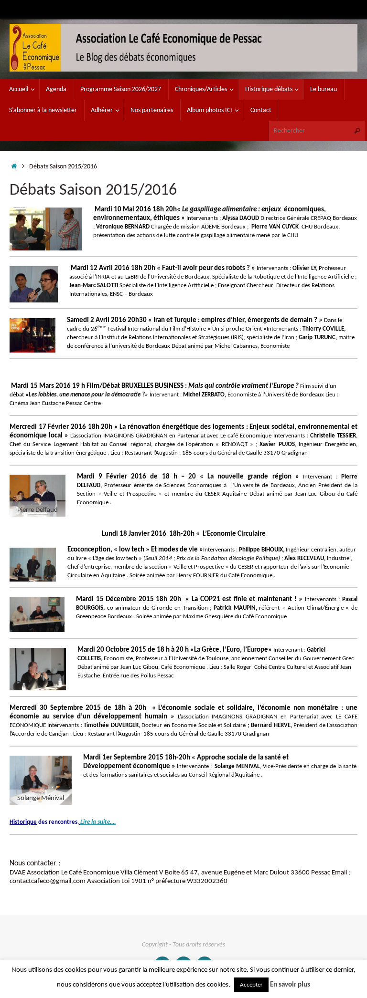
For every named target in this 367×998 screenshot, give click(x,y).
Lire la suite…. (98, 822)
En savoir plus (290, 984)
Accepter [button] (251, 985)
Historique (23, 822)
